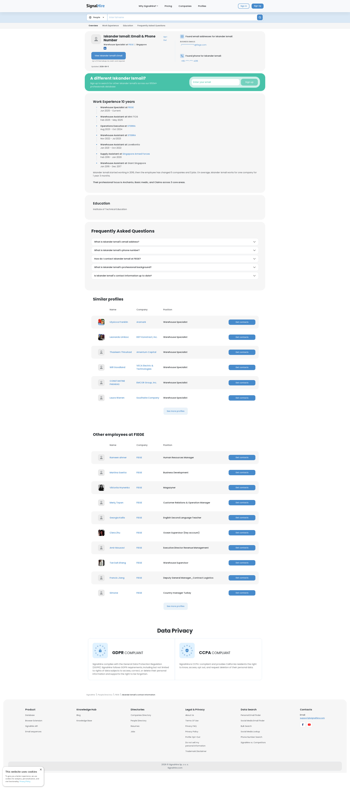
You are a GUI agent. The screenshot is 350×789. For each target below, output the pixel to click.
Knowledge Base (84, 720)
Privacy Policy (191, 731)
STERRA (131, 126)
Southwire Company (147, 397)
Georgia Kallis (117, 517)
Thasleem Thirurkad (121, 352)
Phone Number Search (251, 737)
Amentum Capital (146, 352)
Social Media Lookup (250, 731)
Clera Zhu (115, 532)
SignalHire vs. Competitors (253, 742)
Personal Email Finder (251, 715)
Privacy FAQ (191, 726)
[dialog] (23, 776)
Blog (79, 715)
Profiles (202, 6)
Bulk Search (246, 726)
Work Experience (110, 25)
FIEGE (131, 44)
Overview (93, 25)
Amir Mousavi (117, 547)
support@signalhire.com (312, 718)
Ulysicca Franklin (119, 322)
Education (128, 25)
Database (30, 715)
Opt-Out (165, 38)
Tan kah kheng (118, 562)
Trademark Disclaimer (195, 751)
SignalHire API (31, 726)
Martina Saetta (118, 472)
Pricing (168, 6)
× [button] (41, 770)
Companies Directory (141, 715)
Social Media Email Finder (253, 720)
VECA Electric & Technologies (144, 367)
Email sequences (33, 731)
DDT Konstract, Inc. (146, 337)
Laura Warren (117, 397)
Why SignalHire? (147, 6)
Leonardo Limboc (119, 337)
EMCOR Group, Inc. (146, 382)
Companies (185, 6)
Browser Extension (33, 720)
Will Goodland (117, 367)
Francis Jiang (117, 577)
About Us (189, 715)
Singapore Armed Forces (136, 153)
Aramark (141, 322)
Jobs (133, 731)
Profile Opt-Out (192, 737)
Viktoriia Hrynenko (120, 487)
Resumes (135, 726)
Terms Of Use (192, 720)
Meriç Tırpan (116, 502)
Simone (114, 592)
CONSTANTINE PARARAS (117, 382)
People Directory (138, 720)
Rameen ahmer (118, 457)
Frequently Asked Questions (151, 25)
